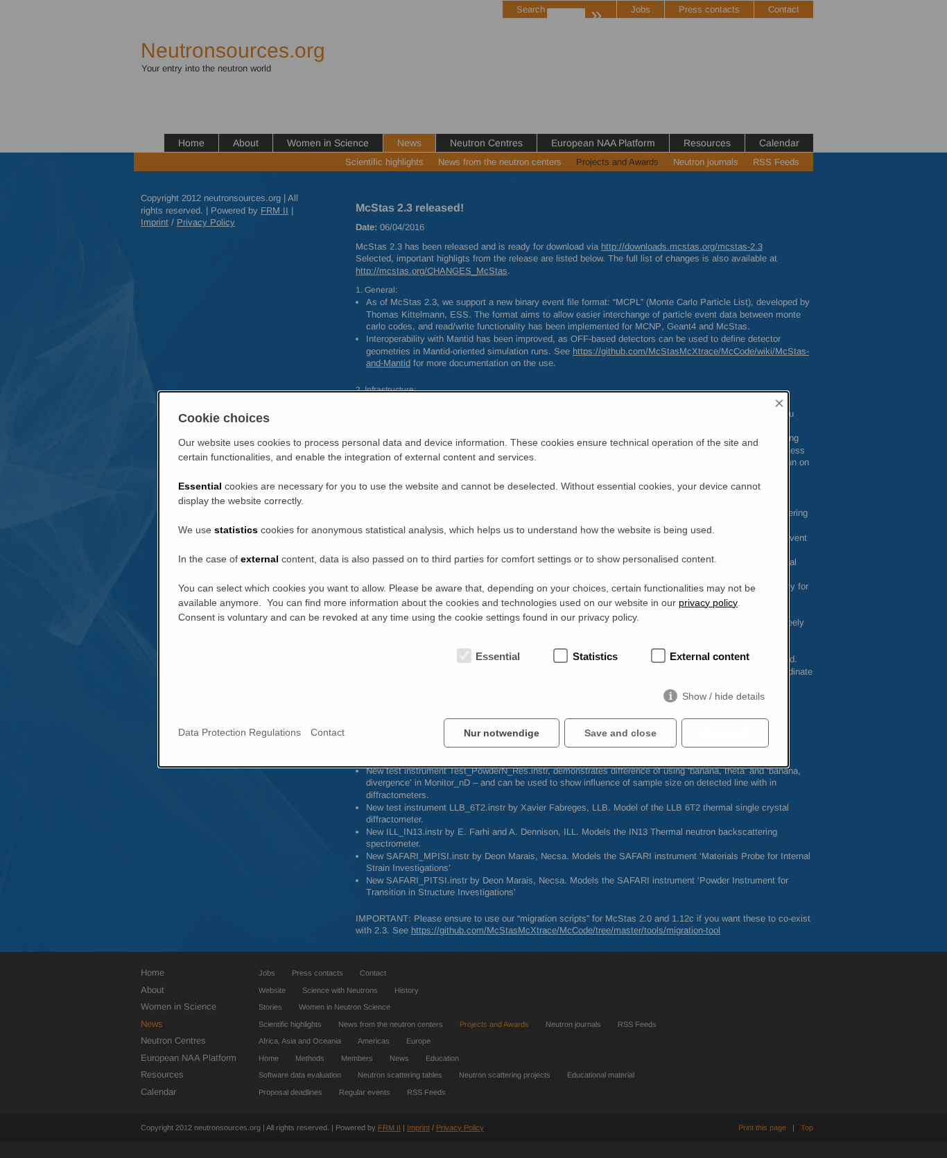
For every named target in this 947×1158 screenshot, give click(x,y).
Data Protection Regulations (239, 732)
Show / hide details (723, 696)
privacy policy (708, 602)
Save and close (620, 732)
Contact (328, 732)
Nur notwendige (501, 732)
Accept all (725, 732)
